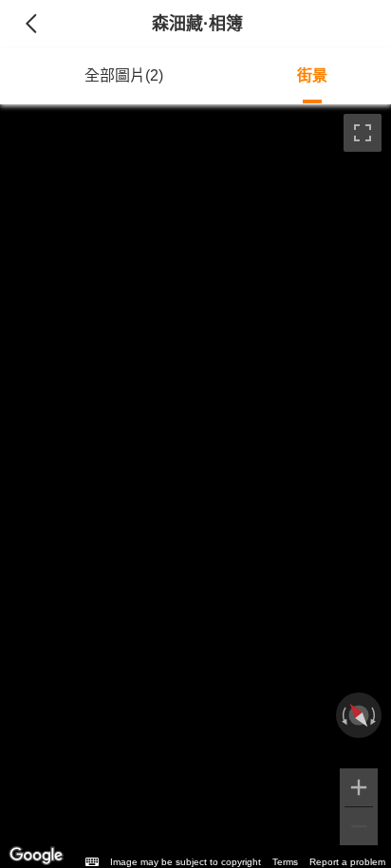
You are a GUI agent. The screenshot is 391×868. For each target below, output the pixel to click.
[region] (195, 486)
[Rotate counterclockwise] (342, 715)
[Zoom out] (359, 826)
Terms (285, 862)
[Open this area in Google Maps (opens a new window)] (36, 855)
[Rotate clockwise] (375, 715)
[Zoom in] (359, 787)
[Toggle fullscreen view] (363, 133)
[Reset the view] (359, 715)
